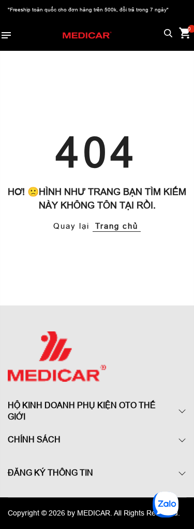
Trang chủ (116, 225)
